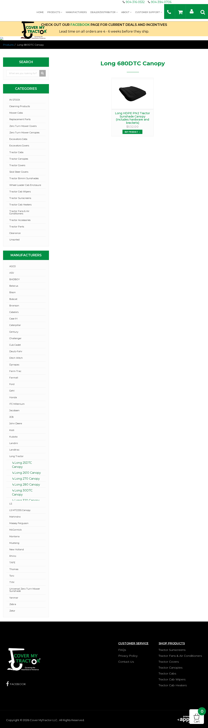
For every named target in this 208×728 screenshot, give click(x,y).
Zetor (12, 610)
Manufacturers (76, 12)
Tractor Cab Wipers (20, 191)
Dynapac (14, 364)
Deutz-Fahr (15, 351)
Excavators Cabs (18, 139)
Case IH (13, 318)
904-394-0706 (161, 2)
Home (40, 12)
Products (54, 12)
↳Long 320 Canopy (26, 500)
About (125, 12)
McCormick (15, 529)
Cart (198, 716)
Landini (13, 443)
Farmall (13, 377)
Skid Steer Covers (18, 171)
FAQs (122, 650)
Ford (11, 384)
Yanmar (13, 597)
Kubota (13, 436)
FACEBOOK (18, 684)
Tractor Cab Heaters (20, 204)
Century (13, 331)
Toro (11, 575)
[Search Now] (42, 73)
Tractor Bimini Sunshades (24, 178)
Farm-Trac (15, 371)
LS (10, 503)
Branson (14, 305)
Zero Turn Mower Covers (23, 126)
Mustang (14, 543)
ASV (11, 272)
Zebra (12, 604)
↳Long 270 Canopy (26, 478)
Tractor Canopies (18, 158)
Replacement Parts (19, 119)
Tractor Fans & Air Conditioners (19, 212)
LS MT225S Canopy (19, 510)
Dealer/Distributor (103, 12)
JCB (11, 417)
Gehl (11, 390)
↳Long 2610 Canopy (26, 473)
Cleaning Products (19, 106)
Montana (14, 536)
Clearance (15, 233)
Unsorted (14, 239)
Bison (12, 292)
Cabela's (13, 312)
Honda (13, 397)
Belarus (13, 285)
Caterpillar (15, 325)
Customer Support (147, 12)
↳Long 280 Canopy (26, 484)
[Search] (202, 12)
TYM (11, 582)
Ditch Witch (16, 357)
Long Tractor (16, 456)
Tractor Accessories (19, 220)
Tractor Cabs (16, 152)
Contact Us (126, 661)
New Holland (16, 549)
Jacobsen (14, 410)
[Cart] (180, 12)
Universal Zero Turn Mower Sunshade (24, 589)
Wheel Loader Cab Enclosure (25, 185)
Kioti (11, 430)
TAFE (12, 562)
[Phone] (169, 12)
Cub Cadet (15, 344)
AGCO (12, 266)
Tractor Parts (16, 226)
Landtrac (14, 449)
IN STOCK (14, 99)
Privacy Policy (128, 656)
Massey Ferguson (18, 523)
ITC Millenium (17, 403)
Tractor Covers (17, 165)
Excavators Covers (19, 145)
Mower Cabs (16, 112)
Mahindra (15, 516)
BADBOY (14, 279)
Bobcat (13, 299)
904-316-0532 (135, 2)
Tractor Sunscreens (20, 198)
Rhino (12, 556)
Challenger (15, 338)
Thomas (13, 569)
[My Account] (192, 11)
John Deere (15, 423)
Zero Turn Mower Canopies (24, 132)
